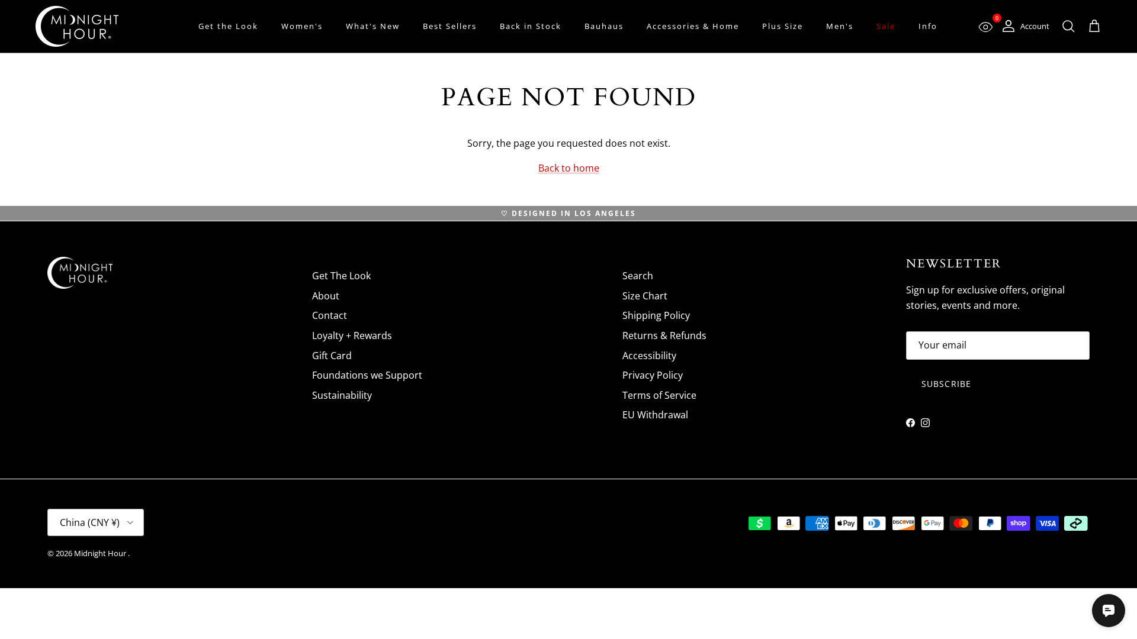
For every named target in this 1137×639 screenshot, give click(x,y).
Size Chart (644, 295)
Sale (885, 26)
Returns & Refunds (664, 335)
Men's (839, 26)
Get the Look (228, 26)
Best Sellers (450, 26)
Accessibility (649, 355)
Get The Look (341, 275)
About (325, 295)
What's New (373, 26)
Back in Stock (530, 26)
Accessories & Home (693, 26)
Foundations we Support (367, 375)
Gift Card (332, 355)
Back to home (568, 168)
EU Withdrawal (655, 414)
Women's (302, 26)
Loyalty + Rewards (352, 335)
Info (927, 26)
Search (637, 275)
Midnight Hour (101, 553)
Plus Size (782, 26)
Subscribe (946, 383)
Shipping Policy (656, 315)
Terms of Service (659, 395)
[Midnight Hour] (77, 26)
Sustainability (342, 395)
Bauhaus (604, 26)
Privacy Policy (652, 375)
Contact (329, 315)
